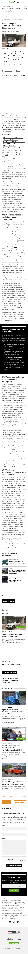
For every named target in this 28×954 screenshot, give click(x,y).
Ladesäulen (12, 442)
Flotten (8, 114)
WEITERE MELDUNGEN (9, 672)
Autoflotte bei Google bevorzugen (13, 75)
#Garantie (10, 743)
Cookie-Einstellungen (14, 950)
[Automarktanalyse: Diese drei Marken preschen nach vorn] (14, 770)
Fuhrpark (16, 16)
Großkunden (13, 161)
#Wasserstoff (5, 680)
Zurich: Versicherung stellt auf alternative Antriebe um (13, 636)
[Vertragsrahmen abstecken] (14, 653)
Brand (15, 247)
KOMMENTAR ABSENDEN (14, 865)
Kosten (18, 189)
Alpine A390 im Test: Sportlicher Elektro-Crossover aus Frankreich (13, 712)
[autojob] (23, 796)
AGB (13, 948)
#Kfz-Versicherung (12, 678)
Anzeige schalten (19, 802)
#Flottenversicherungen (14, 661)
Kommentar (5, 838)
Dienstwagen (14, 491)
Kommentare (8, 71)
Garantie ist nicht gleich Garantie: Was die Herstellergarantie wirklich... (12, 748)
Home (3, 16)
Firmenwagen (19, 118)
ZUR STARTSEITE (8, 601)
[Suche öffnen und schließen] (21, 2)
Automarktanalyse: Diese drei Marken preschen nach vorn (13, 783)
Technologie (9, 532)
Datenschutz (18, 948)
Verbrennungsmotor (7, 120)
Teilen (18, 71)
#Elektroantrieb (6, 682)
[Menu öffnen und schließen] (3, 2)
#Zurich (5, 613)
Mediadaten (10, 939)
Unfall (6, 155)
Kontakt (19, 939)
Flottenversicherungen (8, 409)
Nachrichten (9, 16)
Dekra (22, 169)
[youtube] (10, 921)
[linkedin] (18, 921)
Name (3, 832)
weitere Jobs (6, 802)
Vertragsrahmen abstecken (12, 665)
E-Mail (3, 825)
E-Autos (17, 483)
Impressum (7, 948)
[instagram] (14, 921)
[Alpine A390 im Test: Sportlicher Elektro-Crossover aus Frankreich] (14, 698)
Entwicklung (20, 240)
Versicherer (7, 184)
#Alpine (10, 707)
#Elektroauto (14, 680)
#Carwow (10, 779)
